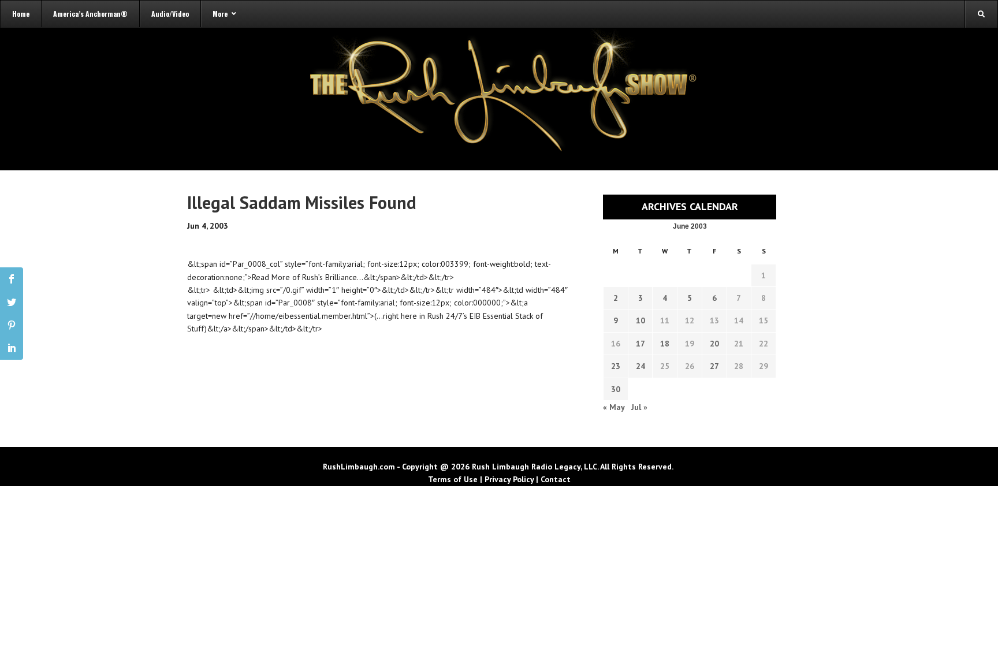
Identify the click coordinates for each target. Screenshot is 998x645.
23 (615, 366)
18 (664, 343)
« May (613, 407)
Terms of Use (453, 479)
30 (615, 389)
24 (640, 366)
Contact (556, 479)
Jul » (639, 407)
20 (714, 343)
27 (714, 366)
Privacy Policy (509, 479)
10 (640, 320)
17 (640, 343)
